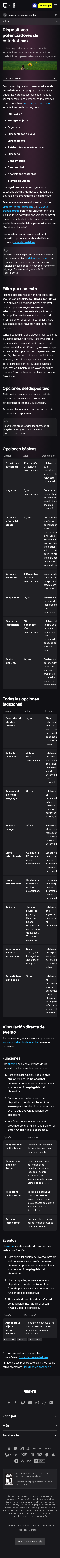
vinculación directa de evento (20, 1042)
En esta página (13, 78)
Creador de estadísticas (37, 103)
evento (9, 1246)
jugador (21, 1339)
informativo (9, 1339)
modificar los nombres (37, 258)
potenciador (35, 1339)
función (12, 1064)
